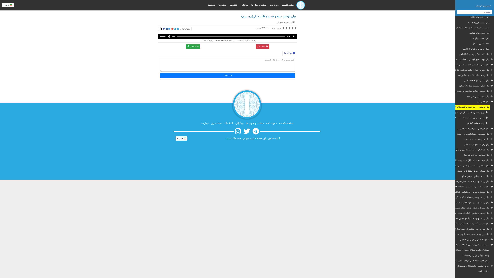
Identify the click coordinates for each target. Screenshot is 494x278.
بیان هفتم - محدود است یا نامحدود (474, 86)
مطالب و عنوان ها (258, 5)
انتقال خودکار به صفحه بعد (223, 40)
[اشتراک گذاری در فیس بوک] (167, 29)
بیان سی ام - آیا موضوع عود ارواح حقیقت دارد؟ (471, 224)
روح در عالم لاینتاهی (475, 123)
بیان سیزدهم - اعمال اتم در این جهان (473, 134)
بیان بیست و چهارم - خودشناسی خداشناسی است (471, 192)
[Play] (293, 36)
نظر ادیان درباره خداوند (479, 33)
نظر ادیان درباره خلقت (479, 17)
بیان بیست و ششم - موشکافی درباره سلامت (471, 203)
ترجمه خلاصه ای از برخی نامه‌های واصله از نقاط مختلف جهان (471, 245)
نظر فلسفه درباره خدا (480, 38)
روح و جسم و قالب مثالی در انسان (469, 112)
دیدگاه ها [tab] (288, 53)
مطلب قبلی (261, 46)
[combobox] (8, 5)
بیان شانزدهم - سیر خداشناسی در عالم (472, 150)
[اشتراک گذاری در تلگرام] (178, 29)
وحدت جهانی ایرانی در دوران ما (476, 255)
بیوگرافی (244, 5)
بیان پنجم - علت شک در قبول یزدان (473, 75)
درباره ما (211, 5)
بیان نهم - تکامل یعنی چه (478, 96)
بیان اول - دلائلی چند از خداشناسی (474, 54)
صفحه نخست (288, 5)
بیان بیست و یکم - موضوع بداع (475, 176)
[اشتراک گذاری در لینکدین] (175, 29)
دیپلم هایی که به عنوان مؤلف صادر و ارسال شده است (471, 261)
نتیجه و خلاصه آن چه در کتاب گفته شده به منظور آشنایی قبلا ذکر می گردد (471, 28)
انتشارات (233, 5)
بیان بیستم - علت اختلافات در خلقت (473, 171)
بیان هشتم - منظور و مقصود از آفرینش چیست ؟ (471, 91)
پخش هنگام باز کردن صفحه (245, 40)
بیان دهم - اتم (483, 102)
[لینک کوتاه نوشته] (164, 29)
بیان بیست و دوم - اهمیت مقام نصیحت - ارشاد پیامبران (471, 181)
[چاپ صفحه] (161, 29)
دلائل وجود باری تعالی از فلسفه (475, 49)
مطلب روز (222, 5)
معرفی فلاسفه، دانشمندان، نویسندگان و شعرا (471, 266)
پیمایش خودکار (206, 40)
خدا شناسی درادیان (481, 44)
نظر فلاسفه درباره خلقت (478, 22)
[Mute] (169, 36)
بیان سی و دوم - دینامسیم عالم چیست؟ (472, 234)
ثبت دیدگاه (228, 75)
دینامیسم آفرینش (284, 22)
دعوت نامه (274, 5)
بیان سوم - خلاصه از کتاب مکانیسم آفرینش (471, 65)
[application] (227, 36)
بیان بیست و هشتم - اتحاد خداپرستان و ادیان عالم (471, 213)
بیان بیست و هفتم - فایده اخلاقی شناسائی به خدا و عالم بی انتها (471, 208)
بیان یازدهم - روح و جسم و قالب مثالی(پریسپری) (471, 107)
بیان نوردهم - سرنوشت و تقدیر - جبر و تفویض (471, 166)
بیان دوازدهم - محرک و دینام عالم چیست (471, 129)
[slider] (231, 36)
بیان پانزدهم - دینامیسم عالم (476, 144)
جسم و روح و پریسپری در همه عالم (469, 118)
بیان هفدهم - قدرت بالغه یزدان (476, 155)
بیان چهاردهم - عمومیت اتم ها (476, 139)
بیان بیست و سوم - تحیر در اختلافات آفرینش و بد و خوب (471, 187)
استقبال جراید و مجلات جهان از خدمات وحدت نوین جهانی (471, 250)
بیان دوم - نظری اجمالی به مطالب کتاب (472, 59)
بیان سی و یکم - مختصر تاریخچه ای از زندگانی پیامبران (471, 229)
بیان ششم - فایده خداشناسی (476, 80)
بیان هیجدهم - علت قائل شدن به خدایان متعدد (471, 160)
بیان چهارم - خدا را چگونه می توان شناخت (471, 70)
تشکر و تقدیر (483, 271)
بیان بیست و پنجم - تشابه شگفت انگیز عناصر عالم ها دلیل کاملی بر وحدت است (471, 197)
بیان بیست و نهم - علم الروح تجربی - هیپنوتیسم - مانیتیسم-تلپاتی (471, 218)
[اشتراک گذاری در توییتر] (169, 29)
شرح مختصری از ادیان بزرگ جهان (474, 239)
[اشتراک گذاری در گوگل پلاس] (172, 29)
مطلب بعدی (194, 46)
